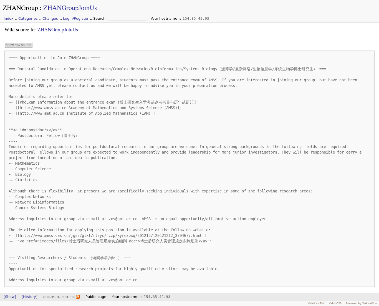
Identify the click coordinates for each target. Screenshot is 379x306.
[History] (29, 297)
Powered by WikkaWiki (361, 303)
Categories (28, 18)
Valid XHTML (316, 303)
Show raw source (18, 45)
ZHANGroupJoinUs (70, 7)
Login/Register (76, 18)
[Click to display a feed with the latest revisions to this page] (78, 297)
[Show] (10, 297)
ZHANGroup (20, 7)
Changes (50, 18)
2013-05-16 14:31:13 (59, 297)
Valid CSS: (335, 303)
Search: (100, 18)
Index (9, 18)
